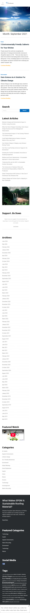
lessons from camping (17, 591)
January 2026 (5, 250)
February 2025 (6, 258)
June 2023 (5, 287)
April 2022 (4, 316)
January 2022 (5, 324)
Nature (4, 477)
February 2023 (6, 296)
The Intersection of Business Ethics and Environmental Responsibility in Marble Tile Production (13, 169)
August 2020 (5, 373)
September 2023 (6, 278)
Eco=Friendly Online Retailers (11, 580)
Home (3, 474)
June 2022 (5, 313)
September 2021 (6, 336)
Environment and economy (6, 585)
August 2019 (5, 407)
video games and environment (14, 601)
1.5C (3, 574)
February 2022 (6, 321)
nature (20, 593)
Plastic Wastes (24, 595)
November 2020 (6, 364)
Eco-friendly (6, 578)
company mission (15, 576)
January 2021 (5, 359)
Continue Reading (5, 65)
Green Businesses (6, 468)
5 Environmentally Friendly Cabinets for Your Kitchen (15, 46)
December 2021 (6, 327)
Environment (5, 462)
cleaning (24, 574)
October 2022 (5, 307)
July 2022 (4, 310)
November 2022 (6, 304)
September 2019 (6, 405)
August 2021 (5, 339)
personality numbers (16, 595)
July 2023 (4, 284)
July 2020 (4, 376)
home (6, 589)
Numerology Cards (9, 595)
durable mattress (23, 576)
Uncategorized (6, 485)
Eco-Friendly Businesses (8, 459)
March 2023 (5, 293)
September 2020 (6, 370)
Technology (5, 482)
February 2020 (6, 390)
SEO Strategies (11, 597)
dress (19, 576)
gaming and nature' (18, 585)
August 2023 (5, 281)
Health (4, 471)
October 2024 (5, 261)
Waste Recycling (6, 488)
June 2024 (5, 264)
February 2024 (6, 273)
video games (5, 601)
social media (17, 597)
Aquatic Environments (7, 454)
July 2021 (4, 341)
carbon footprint (17, 574)
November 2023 (6, 275)
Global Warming (6, 465)
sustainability (10, 599)
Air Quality (4, 451)
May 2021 (4, 347)
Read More (5, 520)
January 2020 (5, 393)
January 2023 (5, 298)
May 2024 (4, 267)
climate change (6, 457)
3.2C (5, 574)
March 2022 (5, 318)
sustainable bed (16, 599)
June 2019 (5, 413)
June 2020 (5, 379)
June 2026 (5, 241)
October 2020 (5, 367)
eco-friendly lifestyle (16, 578)
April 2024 (4, 270)
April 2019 (4, 419)
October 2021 (5, 333)
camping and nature (9, 574)
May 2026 (4, 244)
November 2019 (6, 399)
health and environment (17, 587)
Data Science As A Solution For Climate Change (13, 79)
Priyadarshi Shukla (5, 597)
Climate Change (7, 576)
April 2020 (4, 384)
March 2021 (5, 353)
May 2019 (4, 416)
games (13, 585)
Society (4, 480)
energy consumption (22, 580)
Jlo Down (15, 17)
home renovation (13, 589)
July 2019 (4, 410)
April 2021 (4, 350)
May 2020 (4, 382)
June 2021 (5, 344)
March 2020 (5, 387)
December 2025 (6, 252)
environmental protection (20, 583)
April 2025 (4, 255)
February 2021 (6, 356)
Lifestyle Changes (8, 593)
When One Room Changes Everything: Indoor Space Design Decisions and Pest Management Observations (15, 128)
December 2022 (6, 301)
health (9, 587)
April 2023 (4, 290)
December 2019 (6, 396)
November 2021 (6, 330)
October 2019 (5, 402)
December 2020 (6, 361)
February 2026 (6, 247)
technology (23, 599)
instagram (19, 589)
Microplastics (14, 593)
